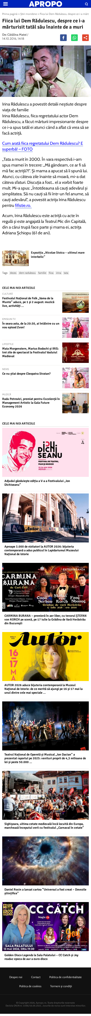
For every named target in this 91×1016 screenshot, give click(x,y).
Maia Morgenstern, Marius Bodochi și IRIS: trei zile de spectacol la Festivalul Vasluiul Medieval (30, 352)
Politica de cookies (30, 986)
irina (58, 272)
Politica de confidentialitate (65, 977)
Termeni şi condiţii (61, 986)
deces (13, 272)
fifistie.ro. (23, 205)
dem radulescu (27, 272)
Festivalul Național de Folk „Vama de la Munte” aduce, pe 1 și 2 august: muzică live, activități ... (28, 302)
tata (66, 272)
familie (42, 272)
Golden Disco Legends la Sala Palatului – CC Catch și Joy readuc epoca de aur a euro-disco (41, 957)
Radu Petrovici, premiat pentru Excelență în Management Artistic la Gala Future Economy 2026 (31, 402)
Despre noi (15, 977)
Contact (35, 977)
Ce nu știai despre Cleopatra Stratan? (26, 374)
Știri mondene (28, 14)
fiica (51, 272)
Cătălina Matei (17, 35)
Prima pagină (9, 14)
